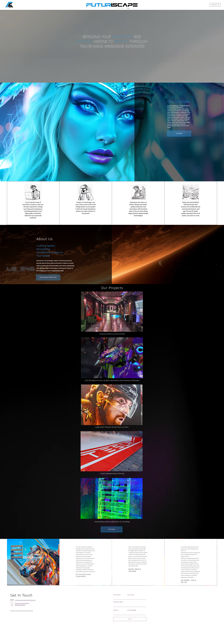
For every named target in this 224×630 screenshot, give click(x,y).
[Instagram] (3, 625)
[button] (112, 312)
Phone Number (118, 602)
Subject (115, 610)
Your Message (131, 610)
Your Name (116, 594)
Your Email (130, 594)
